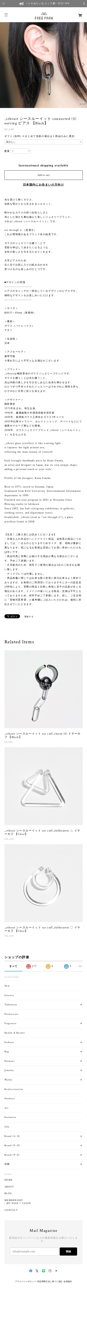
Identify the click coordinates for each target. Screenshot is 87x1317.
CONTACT (11, 1210)
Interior (9, 995)
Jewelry (9, 1070)
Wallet (8, 1079)
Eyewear (9, 1061)
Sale (7, 1126)
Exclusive (10, 1117)
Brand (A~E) (12, 1136)
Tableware (10, 1004)
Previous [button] (4, 65)
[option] (43, 64)
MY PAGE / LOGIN (18, 1203)
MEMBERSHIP (13, 1200)
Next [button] (83, 65)
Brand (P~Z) (12, 1154)
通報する (29, 616)
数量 (7, 151)
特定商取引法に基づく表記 (50, 1281)
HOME (8, 1180)
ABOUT (9, 1186)
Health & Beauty (14, 1032)
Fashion (9, 1042)
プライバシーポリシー (25, 1281)
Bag (6, 1051)
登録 (68, 1251)
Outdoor (9, 1098)
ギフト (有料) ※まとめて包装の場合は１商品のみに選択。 (40, 136)
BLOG (8, 1193)
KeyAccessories (13, 1089)
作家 (7, 1164)
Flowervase (11, 1014)
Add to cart (43, 175)
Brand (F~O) (12, 1145)
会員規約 (68, 1281)
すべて (13, 966)
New (7, 985)
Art (6, 1107)
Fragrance (10, 1023)
